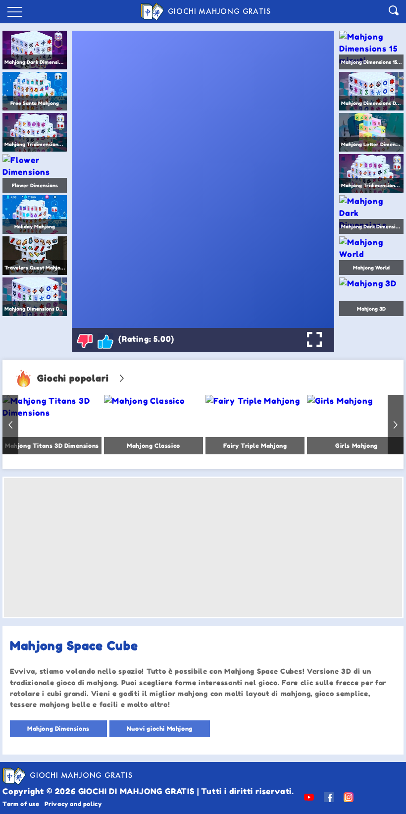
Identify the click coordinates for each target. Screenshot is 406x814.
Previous (10, 424)
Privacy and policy (73, 804)
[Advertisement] (203, 547)
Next (396, 424)
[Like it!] (105, 341)
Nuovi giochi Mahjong (160, 728)
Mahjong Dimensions (58, 728)
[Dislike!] (85, 341)
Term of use (21, 804)
